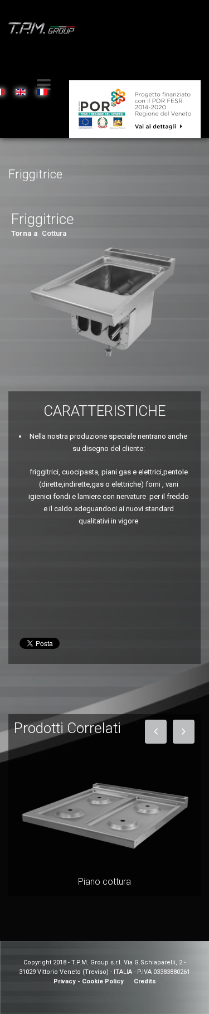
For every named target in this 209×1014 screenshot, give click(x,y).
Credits (145, 981)
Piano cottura (104, 881)
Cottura (54, 233)
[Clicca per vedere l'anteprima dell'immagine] (104, 301)
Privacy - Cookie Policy (89, 981)
